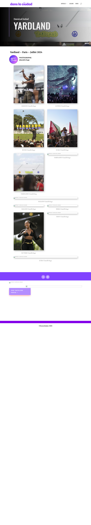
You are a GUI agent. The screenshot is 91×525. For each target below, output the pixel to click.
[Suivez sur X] (43, 277)
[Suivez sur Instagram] (48, 277)
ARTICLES (63, 3)
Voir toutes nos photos (17, 291)
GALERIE (71, 3)
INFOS (76, 3)
